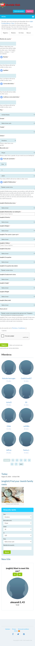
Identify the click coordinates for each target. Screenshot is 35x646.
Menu (3, 16)
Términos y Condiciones (18, 328)
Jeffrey (8, 450)
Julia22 (9, 402)
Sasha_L (26, 450)
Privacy (14, 629)
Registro (29, 11)
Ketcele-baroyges (8, 378)
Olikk (9, 426)
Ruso (13, 23)
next (21, 464)
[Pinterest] (24, 634)
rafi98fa (26, 426)
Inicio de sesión (19, 11)
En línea (21, 33)
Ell (26, 402)
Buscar (29, 33)
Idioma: (16, 631)
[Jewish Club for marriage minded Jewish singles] (17, 5)
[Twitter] (18, 634)
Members (7, 629)
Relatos (13, 33)
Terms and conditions (23, 629)
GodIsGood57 (26, 378)
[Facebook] (12, 634)
